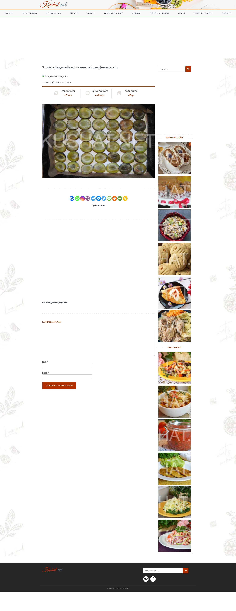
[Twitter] (103, 198)
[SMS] (109, 198)
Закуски (74, 13)
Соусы (181, 13)
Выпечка (136, 13)
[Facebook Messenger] (98, 198)
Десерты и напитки (159, 13)
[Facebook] (72, 198)
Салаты (91, 13)
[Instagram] (82, 198)
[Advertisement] (118, 38)
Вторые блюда (53, 13)
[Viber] (87, 198)
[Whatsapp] (77, 198)
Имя (45, 362)
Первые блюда (29, 13)
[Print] (114, 198)
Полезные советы (203, 13)
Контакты (226, 13)
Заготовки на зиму (113, 13)
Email (45, 373)
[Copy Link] (125, 198)
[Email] (119, 198)
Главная (9, 13)
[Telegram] (93, 198)
